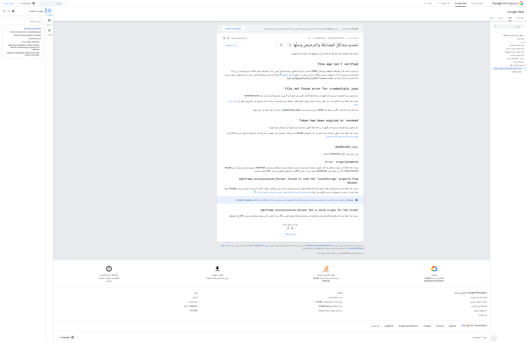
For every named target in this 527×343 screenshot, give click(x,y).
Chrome (440, 326)
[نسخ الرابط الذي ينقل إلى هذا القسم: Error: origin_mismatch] (322, 162)
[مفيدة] (228, 38)
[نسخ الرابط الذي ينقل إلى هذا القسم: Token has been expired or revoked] (296, 120)
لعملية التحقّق (288, 74)
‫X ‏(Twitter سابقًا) (191, 306)
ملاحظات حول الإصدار (479, 306)
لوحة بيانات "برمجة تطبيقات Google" (328, 302)
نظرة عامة (520, 17)
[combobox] (53, 3)
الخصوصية (476, 337)
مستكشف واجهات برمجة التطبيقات (330, 310)
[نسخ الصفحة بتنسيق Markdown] (281, 45)
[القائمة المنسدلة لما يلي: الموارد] (424, 3)
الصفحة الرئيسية (477, 3)
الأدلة (510, 17)
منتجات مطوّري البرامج (479, 302)
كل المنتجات (445, 3)
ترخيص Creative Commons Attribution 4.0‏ (322, 245)
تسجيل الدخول (8, 3)
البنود (485, 337)
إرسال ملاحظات (231, 45)
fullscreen (8, 11)
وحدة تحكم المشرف (335, 297)
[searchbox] (508, 26)
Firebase (427, 326)
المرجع (501, 17)
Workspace (510, 3)
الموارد (429, 3)
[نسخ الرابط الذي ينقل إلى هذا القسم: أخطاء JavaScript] (332, 147)
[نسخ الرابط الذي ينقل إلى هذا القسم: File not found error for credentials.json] (282, 88)
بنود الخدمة (483, 315)
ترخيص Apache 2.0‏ (262, 245)
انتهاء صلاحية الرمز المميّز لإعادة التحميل (342, 136)
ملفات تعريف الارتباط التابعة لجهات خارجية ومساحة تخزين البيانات (284, 192)
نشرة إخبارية (193, 302)
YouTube (194, 310)
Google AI (389, 326)
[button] (509, 42)
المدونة (195, 297)
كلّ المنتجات (375, 326)
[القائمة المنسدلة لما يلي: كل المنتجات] (438, 3)
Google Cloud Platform (408, 326)
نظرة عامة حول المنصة (479, 297)
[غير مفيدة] (224, 38)
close (4, 11)
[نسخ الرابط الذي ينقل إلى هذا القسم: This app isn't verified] (315, 64)
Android (452, 326)
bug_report (13, 11)
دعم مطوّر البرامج (480, 310)
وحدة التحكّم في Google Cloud (330, 306)
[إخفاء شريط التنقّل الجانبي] (494, 338)
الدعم (492, 17)
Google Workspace (336, 38)
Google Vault (461, 3)
